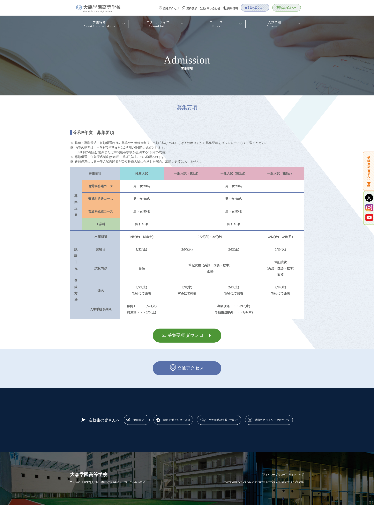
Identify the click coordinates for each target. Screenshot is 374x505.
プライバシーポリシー (273, 474)
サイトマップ (296, 474)
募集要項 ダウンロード (190, 335)
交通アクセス (190, 368)
